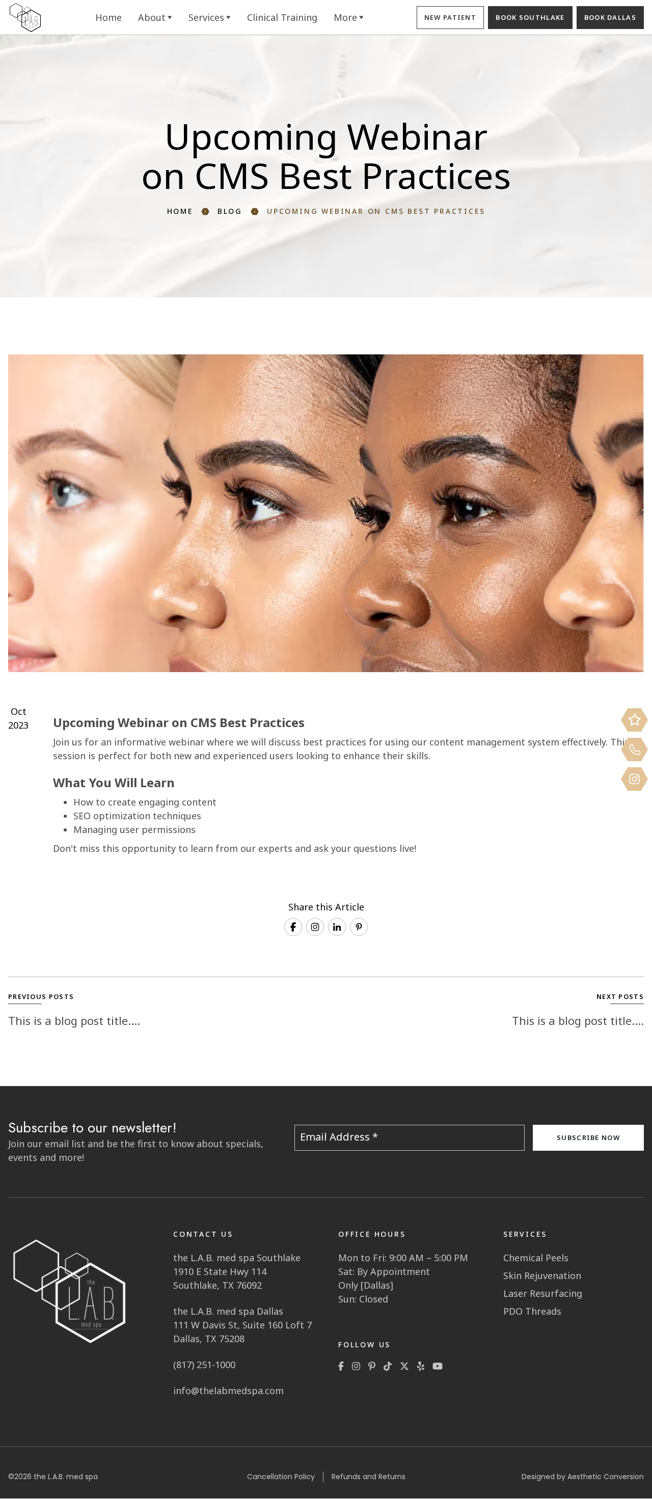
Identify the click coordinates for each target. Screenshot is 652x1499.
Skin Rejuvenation (542, 1275)
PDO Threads (532, 1311)
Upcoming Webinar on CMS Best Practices (376, 211)
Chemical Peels (535, 1258)
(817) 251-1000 (204, 1364)
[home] (25, 18)
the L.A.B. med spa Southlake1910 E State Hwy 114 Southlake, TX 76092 (237, 1271)
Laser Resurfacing (542, 1293)
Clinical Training (282, 17)
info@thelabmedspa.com (228, 1390)
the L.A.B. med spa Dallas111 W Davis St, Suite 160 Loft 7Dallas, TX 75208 (242, 1325)
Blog (230, 211)
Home (108, 17)
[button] (155, 18)
